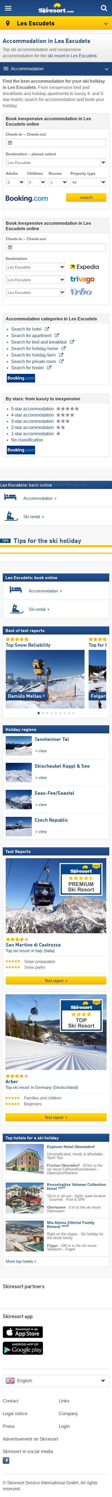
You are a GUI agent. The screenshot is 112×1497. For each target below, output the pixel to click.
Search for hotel (27, 329)
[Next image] (102, 677)
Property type (82, 174)
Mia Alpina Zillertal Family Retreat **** (71, 1224)
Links (64, 1401)
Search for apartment (31, 335)
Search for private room (34, 361)
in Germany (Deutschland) (54, 1087)
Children (35, 174)
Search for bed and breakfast (39, 342)
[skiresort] (56, 8)
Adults (12, 174)
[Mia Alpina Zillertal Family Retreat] (16, 1235)
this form (97, 484)
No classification (27, 440)
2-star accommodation (33, 427)
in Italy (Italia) (43, 951)
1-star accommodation (33, 433)
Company (68, 1413)
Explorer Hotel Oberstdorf (71, 1146)
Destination (16, 259)
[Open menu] (8, 8)
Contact (10, 1401)
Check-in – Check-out (26, 134)
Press (9, 1426)
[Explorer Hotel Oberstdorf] (16, 1159)
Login (64, 1426)
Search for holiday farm (34, 355)
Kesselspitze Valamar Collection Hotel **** (76, 1186)
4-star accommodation (33, 415)
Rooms (55, 174)
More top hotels (19, 1261)
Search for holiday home (35, 348)
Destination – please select (31, 154)
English (24, 1380)
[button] (27, 198)
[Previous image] (10, 677)
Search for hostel (28, 367)
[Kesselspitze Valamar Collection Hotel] (16, 1197)
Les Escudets (35, 24)
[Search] (104, 8)
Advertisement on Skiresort (30, 1439)
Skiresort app (18, 1317)
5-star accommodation (33, 409)
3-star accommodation (33, 421)
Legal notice (15, 1413)
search (86, 197)
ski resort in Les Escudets (72, 55)
